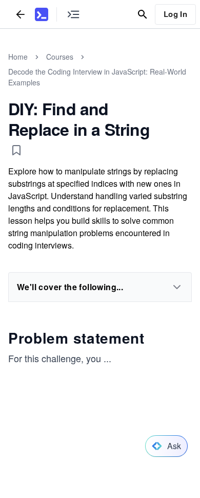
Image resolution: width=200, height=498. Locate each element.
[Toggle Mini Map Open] (73, 14)
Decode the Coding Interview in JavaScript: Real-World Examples (97, 76)
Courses (59, 56)
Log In (175, 14)
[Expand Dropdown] (177, 287)
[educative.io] (41, 14)
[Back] (20, 14)
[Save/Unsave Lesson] (16, 150)
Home (18, 56)
